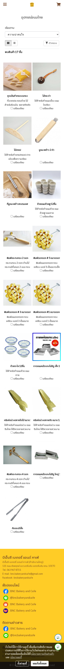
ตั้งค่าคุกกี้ (22, 663)
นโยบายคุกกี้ (16, 657)
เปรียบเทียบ (18, 108)
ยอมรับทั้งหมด (40, 663)
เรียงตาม (10, 28)
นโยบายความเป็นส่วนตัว (42, 653)
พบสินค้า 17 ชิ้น (13, 52)
